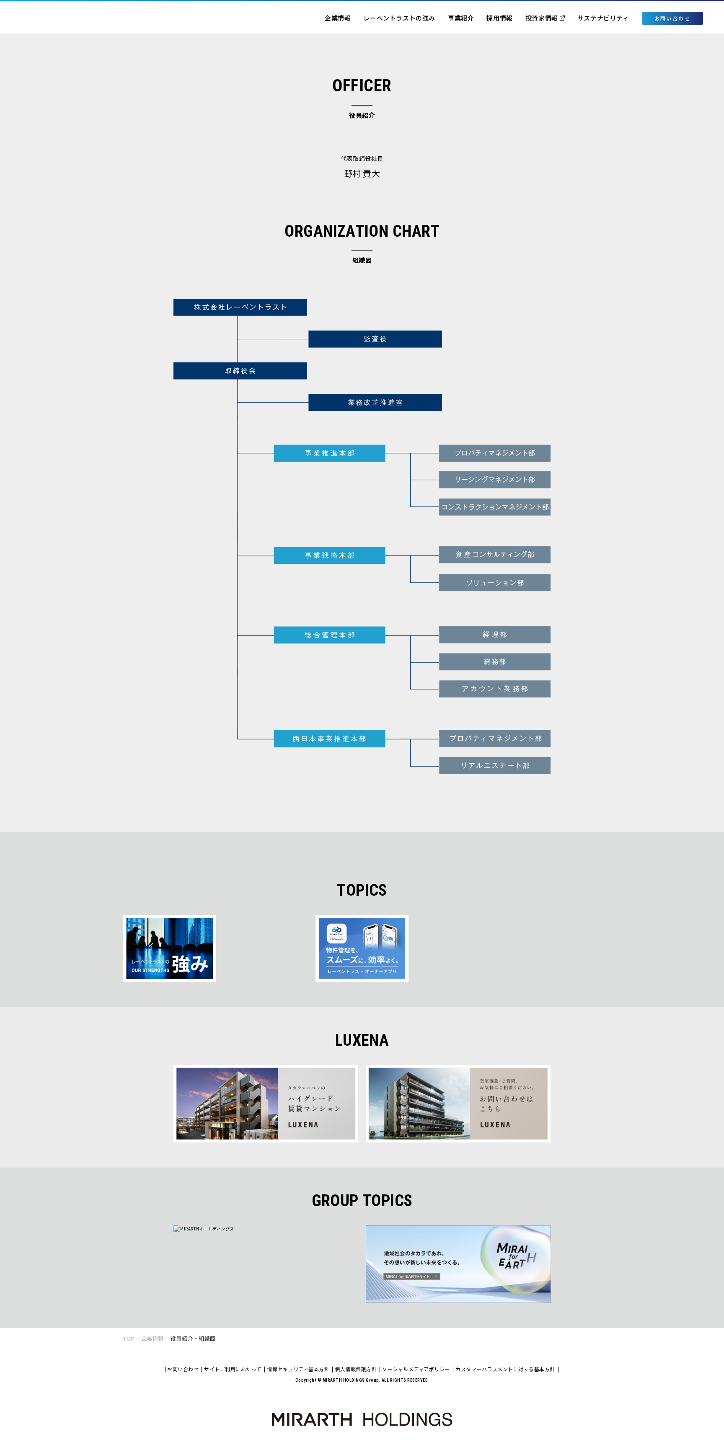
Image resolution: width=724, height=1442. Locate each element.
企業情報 (338, 17)
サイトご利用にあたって (232, 1368)
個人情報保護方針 (356, 1368)
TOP (128, 1338)
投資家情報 (541, 17)
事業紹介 (461, 17)
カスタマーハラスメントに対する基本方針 (505, 1368)
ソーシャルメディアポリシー (416, 1368)
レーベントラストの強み (399, 17)
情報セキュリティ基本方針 (298, 1368)
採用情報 (499, 17)
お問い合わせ (183, 1368)
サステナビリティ (603, 17)
